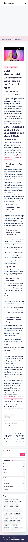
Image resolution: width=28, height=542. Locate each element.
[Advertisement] (14, 21)
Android (5, 463)
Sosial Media (12, 520)
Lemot (10, 513)
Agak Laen (6, 499)
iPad (10, 511)
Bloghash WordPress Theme (16, 539)
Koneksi (19, 511)
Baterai (11, 501)
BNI (20, 501)
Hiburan (5, 472)
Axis (17, 499)
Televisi (5, 480)
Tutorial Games (15, 527)
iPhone (9, 116)
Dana (18, 504)
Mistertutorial (9, 3)
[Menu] (25, 3)
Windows (5, 489)
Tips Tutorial (13, 67)
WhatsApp (6, 530)
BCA (16, 501)
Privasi (12, 518)
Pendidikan (5, 478)
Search (5, 451)
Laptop (5, 513)
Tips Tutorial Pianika (8, 486)
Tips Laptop (17, 522)
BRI (4, 504)
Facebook (6, 506)
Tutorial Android (14, 525)
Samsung (5, 520)
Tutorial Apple (7, 417)
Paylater (19, 515)
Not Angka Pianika (7, 515)
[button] (8, 425)
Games (4, 469)
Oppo (14, 515)
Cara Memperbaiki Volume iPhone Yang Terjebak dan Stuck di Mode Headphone (13, 157)
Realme (20, 518)
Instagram (17, 508)
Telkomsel (6, 522)
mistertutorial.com (8, 160)
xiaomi (17, 530)
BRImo (9, 504)
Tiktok (11, 522)
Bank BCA (6, 501)
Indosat (5, 508)
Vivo (21, 527)
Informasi (5, 475)
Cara (13, 504)
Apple (6, 67)
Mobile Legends (17, 513)
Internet (5, 511)
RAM (16, 518)
